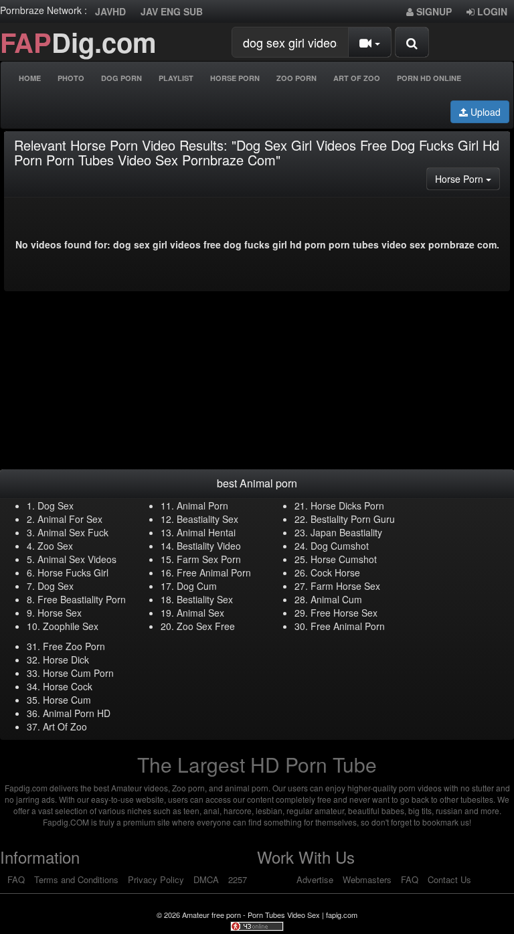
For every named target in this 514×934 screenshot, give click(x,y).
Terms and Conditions (76, 879)
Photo (71, 78)
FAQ (16, 879)
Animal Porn (202, 505)
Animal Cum (336, 599)
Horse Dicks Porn (347, 505)
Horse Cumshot (344, 559)
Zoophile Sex (70, 626)
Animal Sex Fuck (72, 532)
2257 (237, 879)
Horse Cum (67, 699)
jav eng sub (172, 11)
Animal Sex (200, 612)
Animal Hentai (206, 532)
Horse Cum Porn (78, 673)
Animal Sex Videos (76, 559)
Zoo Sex (55, 545)
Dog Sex (55, 505)
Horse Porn (235, 78)
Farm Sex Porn (209, 559)
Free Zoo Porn (74, 646)
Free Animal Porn (214, 572)
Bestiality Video (209, 545)
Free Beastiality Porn (81, 599)
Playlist (176, 78)
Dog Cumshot (340, 545)
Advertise (314, 879)
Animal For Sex (69, 519)
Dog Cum (197, 586)
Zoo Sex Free (206, 626)
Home (30, 78)
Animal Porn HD (76, 713)
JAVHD (110, 11)
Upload (484, 112)
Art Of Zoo (356, 78)
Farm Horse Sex (345, 586)
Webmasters (367, 879)
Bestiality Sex (205, 599)
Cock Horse (335, 572)
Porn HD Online (429, 78)
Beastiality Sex (207, 519)
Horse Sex (59, 612)
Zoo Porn (296, 78)
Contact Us (449, 879)
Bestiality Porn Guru (353, 519)
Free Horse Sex (344, 612)
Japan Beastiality (346, 532)
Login (491, 11)
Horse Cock (67, 686)
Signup (433, 11)
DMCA (206, 879)
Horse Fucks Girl (72, 572)
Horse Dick (66, 659)
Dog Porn (121, 78)
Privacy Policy (156, 879)
